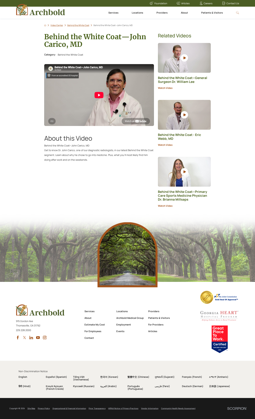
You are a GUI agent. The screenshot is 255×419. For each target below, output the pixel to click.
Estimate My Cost (94, 324)
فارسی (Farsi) (162, 386)
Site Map (31, 408)
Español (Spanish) (56, 376)
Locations (137, 12)
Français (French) (192, 376)
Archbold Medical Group (130, 318)
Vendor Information (149, 408)
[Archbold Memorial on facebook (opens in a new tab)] (18, 337)
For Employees (92, 331)
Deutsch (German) (192, 386)
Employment (123, 324)
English (23, 376)
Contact (89, 337)
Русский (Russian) (84, 386)
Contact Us (232, 3)
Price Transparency (97, 408)
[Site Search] (237, 12)
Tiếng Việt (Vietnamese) (81, 378)
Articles (185, 3)
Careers (208, 3)
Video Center (56, 25)
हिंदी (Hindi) (25, 386)
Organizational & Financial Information (69, 408)
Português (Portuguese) (135, 387)
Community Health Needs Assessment (178, 408)
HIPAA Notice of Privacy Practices (123, 408)
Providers (162, 12)
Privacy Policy (44, 408)
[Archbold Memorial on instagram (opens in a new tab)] (45, 337)
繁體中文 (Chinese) (138, 376)
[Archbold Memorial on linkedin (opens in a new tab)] (31, 337)
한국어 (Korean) (109, 376)
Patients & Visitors (212, 12)
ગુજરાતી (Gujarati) (165, 376)
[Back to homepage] (45, 25)
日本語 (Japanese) (219, 386)
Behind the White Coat (78, 25)
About (184, 12)
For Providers (155, 324)
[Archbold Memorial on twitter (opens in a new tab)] (24, 337)
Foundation (160, 3)
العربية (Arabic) (108, 386)
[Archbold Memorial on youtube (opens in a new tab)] (38, 337)
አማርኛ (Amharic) (218, 376)
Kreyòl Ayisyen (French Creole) (55, 387)
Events (120, 331)
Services (113, 12)
